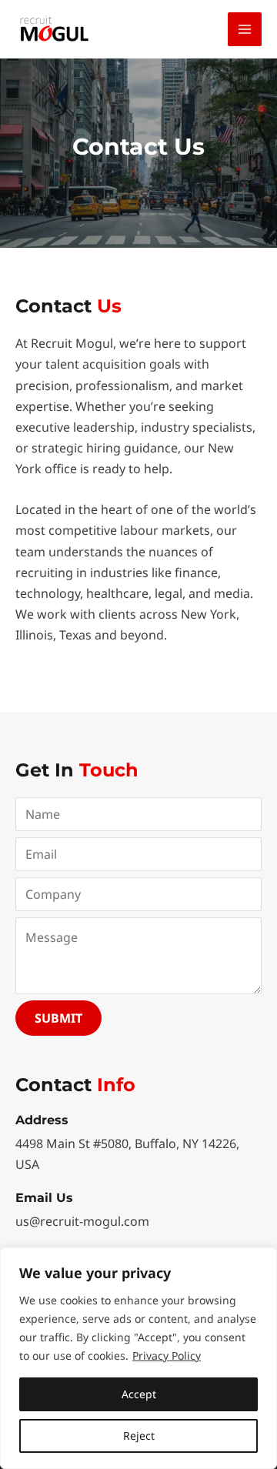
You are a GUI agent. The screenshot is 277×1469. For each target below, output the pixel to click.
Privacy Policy (166, 1355)
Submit (58, 1018)
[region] (138, 1358)
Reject (139, 1435)
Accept (139, 1394)
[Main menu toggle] (245, 29)
